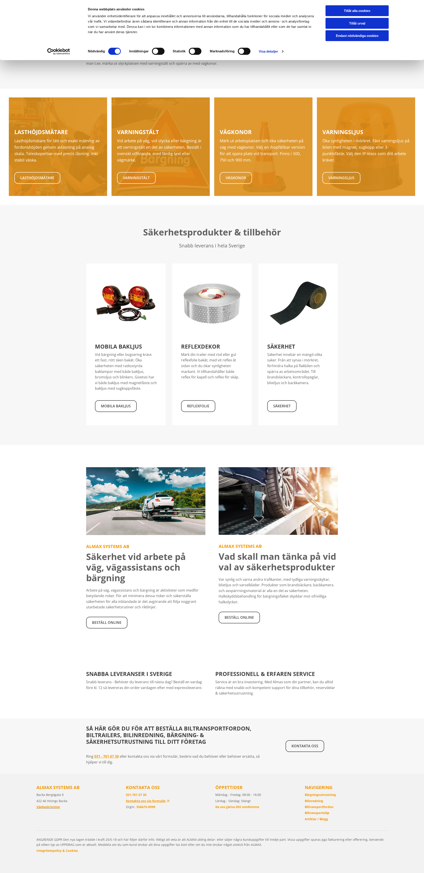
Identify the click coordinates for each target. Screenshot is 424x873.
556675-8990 (145, 807)
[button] (37, 178)
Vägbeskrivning (48, 807)
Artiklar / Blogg (316, 819)
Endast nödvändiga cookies (357, 36)
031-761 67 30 (136, 795)
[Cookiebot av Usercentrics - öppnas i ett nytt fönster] (58, 51)
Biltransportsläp (317, 813)
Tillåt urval (357, 23)
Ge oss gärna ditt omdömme (237, 807)
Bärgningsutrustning (320, 795)
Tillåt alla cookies (357, 11)
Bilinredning (314, 801)
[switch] (158, 51)
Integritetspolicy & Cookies (57, 850)
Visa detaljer (268, 51)
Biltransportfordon (319, 807)
